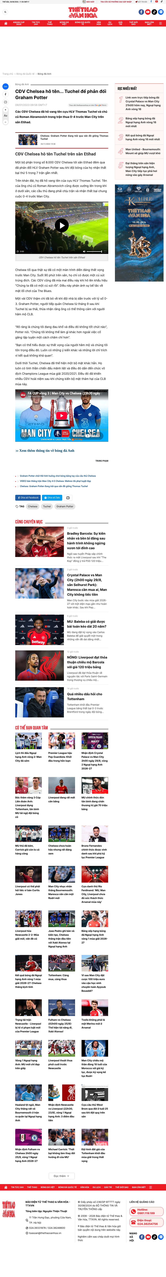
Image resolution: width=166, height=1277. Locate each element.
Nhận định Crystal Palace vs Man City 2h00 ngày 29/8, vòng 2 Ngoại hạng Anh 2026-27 (95, 760)
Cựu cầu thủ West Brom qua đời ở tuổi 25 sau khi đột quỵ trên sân (95, 1110)
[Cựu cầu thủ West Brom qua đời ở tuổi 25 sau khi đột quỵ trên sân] (95, 1092)
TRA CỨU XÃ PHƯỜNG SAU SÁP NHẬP (116, 2)
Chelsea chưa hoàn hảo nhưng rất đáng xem (59, 849)
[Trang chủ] (5, 23)
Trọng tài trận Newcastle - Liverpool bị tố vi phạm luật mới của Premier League (28, 1025)
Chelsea (32, 506)
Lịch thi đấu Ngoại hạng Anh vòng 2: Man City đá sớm (28, 756)
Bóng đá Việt (64, 23)
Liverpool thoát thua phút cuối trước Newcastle (60, 1064)
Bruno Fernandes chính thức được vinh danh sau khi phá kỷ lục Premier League (94, 851)
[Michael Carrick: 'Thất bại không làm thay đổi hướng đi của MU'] (61, 1137)
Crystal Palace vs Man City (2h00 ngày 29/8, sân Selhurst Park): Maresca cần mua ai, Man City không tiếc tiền (87, 584)
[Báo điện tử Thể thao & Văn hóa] (83, 12)
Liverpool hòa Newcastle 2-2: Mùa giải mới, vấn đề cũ (27, 934)
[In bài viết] (5, 102)
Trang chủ (7, 74)
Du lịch (110, 23)
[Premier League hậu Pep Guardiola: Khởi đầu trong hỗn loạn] (61, 740)
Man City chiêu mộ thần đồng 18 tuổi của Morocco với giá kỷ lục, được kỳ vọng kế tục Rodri (94, 1068)
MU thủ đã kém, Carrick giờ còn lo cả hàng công (27, 849)
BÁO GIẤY (90, 2)
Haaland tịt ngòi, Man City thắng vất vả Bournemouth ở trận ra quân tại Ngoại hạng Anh (28, 1112)
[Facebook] (151, 2)
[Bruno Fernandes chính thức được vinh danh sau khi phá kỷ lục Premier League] (95, 833)
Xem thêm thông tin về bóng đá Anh (46, 450)
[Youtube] (156, 2)
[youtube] (148, 12)
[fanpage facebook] (141, 12)
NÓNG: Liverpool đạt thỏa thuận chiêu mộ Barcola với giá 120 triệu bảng (87, 662)
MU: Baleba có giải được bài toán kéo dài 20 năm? (86, 624)
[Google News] (88, 106)
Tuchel (47, 506)
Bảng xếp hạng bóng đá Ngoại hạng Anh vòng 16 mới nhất (141, 122)
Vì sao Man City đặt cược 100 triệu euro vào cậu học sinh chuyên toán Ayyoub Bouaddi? (94, 983)
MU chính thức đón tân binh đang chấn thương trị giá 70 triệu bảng (94, 803)
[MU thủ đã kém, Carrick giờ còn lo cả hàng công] (28, 833)
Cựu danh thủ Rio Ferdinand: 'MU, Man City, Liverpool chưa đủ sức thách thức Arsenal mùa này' (94, 894)
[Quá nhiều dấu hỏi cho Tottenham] (39, 702)
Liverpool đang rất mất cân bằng (61, 799)
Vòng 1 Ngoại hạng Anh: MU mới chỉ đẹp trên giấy (27, 1064)
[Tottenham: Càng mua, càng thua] (61, 963)
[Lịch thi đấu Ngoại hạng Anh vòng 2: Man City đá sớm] (28, 740)
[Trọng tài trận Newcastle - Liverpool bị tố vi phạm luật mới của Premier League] (28, 1007)
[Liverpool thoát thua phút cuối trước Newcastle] (61, 1048)
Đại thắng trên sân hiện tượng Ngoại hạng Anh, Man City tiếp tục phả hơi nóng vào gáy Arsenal (141, 169)
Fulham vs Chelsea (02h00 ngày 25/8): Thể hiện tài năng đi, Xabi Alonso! (60, 1025)
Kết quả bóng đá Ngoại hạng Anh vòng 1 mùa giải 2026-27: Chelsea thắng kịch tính (28, 981)
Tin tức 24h (36, 23)
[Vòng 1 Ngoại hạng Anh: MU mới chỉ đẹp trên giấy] (28, 1048)
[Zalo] (161, 12)
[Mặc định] (5, 116)
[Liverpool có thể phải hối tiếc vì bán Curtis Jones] (28, 874)
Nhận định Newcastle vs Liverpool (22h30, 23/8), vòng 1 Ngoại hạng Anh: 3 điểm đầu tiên (61, 1112)
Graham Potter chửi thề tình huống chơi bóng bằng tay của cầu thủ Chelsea (58, 476)
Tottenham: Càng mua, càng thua (58, 977)
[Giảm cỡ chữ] (5, 122)
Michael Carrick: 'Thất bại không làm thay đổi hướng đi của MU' (61, 1153)
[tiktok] (154, 12)
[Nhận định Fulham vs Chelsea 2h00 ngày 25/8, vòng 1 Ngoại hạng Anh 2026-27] (28, 1137)
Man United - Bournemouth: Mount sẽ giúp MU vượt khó (143, 151)
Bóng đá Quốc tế (25, 74)
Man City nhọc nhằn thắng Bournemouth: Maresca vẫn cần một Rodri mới (61, 892)
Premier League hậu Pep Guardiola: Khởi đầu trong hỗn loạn (60, 756)
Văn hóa (99, 23)
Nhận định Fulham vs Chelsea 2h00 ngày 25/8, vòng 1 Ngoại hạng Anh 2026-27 (27, 1155)
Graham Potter (65, 506)
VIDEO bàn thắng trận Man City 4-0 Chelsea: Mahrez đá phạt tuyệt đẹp (55, 481)
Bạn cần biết (149, 23)
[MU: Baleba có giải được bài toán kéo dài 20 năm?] (39, 630)
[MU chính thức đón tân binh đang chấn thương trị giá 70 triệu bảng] (95, 785)
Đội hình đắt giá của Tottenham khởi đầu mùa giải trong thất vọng (93, 1155)
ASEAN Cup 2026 (18, 23)
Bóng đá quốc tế (82, 23)
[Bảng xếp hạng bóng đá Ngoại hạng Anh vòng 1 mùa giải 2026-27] (95, 918)
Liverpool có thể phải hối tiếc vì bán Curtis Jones (27, 890)
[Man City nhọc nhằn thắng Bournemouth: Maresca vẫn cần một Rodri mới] (61, 874)
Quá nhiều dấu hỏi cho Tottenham (84, 696)
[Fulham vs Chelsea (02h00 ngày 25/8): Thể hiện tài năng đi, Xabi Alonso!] (61, 1007)
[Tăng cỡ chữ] (5, 109)
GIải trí (121, 23)
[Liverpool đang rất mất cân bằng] (61, 785)
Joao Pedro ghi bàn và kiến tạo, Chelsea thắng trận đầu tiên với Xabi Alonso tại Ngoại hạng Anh (61, 938)
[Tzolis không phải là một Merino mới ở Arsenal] (95, 1007)
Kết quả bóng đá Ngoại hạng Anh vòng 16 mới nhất (143, 137)
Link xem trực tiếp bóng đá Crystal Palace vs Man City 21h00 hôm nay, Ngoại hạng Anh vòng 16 (143, 103)
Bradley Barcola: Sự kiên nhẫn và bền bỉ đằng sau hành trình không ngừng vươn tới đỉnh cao (86, 541)
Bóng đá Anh (44, 74)
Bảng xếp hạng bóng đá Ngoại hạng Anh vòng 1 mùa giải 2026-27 (95, 936)
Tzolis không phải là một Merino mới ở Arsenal (93, 1023)
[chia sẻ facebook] (5, 94)
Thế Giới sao (133, 23)
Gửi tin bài (142, 2)
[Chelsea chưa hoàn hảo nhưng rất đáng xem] (61, 833)
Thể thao (50, 23)
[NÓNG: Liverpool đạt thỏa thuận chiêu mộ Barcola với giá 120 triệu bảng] (39, 665)
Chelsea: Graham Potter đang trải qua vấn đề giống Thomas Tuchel (74, 137)
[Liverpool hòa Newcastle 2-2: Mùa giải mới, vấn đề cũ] (28, 918)
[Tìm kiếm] (5, 12)
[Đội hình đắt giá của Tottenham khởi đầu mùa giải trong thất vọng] (95, 1137)
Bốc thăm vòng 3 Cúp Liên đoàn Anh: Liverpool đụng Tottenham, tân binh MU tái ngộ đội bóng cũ (28, 807)
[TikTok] (162, 2)
